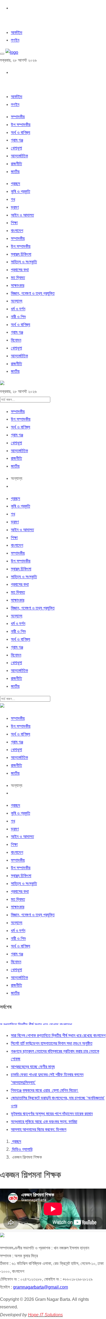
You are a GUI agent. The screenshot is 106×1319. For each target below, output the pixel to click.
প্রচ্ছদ (15, 183)
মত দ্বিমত (18, 277)
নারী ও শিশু (18, 316)
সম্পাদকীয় (18, 116)
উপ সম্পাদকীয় (20, 124)
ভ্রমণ (15, 207)
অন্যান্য (16, 301)
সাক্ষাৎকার (17, 285)
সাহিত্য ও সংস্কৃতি (24, 262)
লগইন (15, 40)
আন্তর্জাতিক (19, 156)
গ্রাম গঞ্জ (17, 140)
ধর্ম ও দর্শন (18, 309)
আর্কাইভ (16, 32)
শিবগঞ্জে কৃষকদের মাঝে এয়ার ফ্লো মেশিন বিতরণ (45, 1090)
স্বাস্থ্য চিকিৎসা (21, 254)
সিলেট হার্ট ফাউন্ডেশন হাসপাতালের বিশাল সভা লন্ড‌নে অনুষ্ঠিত (51, 1043)
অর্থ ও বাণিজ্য (20, 132)
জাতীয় (15, 171)
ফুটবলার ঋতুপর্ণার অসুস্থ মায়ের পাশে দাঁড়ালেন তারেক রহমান (52, 1113)
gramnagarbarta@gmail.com (40, 1287)
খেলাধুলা (16, 148)
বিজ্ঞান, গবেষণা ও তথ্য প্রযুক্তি (33, 293)
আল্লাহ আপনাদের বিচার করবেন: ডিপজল (38, 1129)
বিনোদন (16, 340)
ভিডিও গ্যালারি (21, 1149)
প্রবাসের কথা (20, 269)
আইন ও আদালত (22, 215)
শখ (13, 199)
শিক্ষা (14, 222)
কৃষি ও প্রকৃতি (20, 191)
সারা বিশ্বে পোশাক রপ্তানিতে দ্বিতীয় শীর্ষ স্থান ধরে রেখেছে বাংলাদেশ (58, 1035)
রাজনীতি (16, 163)
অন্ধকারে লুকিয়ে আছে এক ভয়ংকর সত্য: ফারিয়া (44, 1121)
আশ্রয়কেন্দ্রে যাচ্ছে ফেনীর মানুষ (33, 1066)
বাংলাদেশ (17, 230)
